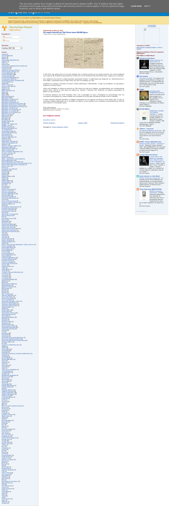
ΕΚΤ (3, 185)
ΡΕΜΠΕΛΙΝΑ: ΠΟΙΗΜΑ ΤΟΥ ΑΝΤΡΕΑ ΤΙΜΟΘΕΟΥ (156, 112)
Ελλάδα (4, 188)
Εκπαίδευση (5, 183)
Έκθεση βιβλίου (6, 182)
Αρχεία (4, 83)
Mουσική (4, 461)
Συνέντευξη (5, 356)
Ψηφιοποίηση (6, 395)
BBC (3, 404)
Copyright (5, 413)
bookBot (4, 410)
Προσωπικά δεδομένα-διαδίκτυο (11, 339)
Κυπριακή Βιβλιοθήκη (8, 259)
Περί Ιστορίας (143, 76)
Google (4, 440)
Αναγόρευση (5, 68)
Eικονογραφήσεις (7, 420)
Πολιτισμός (58, 110)
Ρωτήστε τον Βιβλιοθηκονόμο (10, 345)
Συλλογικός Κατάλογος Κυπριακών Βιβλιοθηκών (16, 353)
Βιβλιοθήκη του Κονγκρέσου (10, 112)
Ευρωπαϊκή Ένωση (7, 218)
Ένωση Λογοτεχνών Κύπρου (10, 202)
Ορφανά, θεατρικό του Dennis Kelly (156, 61)
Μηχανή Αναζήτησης (8, 286)
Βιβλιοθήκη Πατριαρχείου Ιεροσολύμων (13, 106)
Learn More (136, 6)
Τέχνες (3, 363)
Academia (5, 398)
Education (5, 422)
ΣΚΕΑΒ (4, 347)
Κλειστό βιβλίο (6, 250)
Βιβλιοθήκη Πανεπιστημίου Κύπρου (12, 105)
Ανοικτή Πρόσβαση (7, 74)
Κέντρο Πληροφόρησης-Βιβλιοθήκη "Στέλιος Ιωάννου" (18, 244)
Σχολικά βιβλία (6, 358)
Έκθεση (4, 179)
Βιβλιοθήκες (5, 98)
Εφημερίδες (5, 221)
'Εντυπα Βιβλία (6, 55)
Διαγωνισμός (5, 140)
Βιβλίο (3, 95)
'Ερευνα (4, 57)
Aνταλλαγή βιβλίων (7, 397)
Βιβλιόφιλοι (5, 118)
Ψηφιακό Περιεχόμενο (8, 394)
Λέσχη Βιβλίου (6, 269)
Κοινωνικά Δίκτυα (7, 253)
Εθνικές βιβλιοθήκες (8, 160)
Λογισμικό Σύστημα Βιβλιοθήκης (11, 272)
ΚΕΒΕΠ (4, 243)
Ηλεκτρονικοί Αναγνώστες (9, 231)
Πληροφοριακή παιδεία (8, 326)
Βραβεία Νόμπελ (7, 121)
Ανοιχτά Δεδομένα (7, 76)
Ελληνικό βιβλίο (6, 195)
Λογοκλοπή (5, 273)
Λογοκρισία (5, 275)
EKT (3, 424)
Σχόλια (7, 40)
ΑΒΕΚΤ (4, 58)
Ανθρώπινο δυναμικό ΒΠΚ (10, 70)
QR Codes (5, 478)
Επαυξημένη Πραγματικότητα (10, 206)
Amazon (4, 401)
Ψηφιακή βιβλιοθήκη (8, 392)
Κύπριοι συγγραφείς (7, 262)
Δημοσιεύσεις (6, 134)
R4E (3, 480)
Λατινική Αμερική (7, 266)
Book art (4, 407)
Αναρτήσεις (8, 37)
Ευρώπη (4, 220)
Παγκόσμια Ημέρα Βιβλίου (9, 304)
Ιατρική (4, 234)
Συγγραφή (5, 352)
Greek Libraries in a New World (149, 176)
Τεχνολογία (5, 365)
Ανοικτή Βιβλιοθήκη (7, 73)
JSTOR (4, 453)
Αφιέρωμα (5, 89)
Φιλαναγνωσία (6, 376)
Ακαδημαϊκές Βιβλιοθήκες (9, 60)
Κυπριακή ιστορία (7, 260)
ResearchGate (6, 483)
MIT (3, 465)
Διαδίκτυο (4, 144)
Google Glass (6, 442)
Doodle (4, 417)
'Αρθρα (4, 54)
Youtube (4, 503)
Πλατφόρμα (5, 323)
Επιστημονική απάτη (8, 211)
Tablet (3, 493)
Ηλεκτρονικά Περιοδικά (8, 225)
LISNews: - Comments (146, 128)
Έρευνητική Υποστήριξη (9, 214)
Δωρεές (4, 156)
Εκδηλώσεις (5, 170)
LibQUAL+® (5, 458)
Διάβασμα (5, 138)
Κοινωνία (4, 252)
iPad (3, 451)
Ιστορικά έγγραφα (7, 238)
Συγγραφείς (5, 350)
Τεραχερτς (5, 362)
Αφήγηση (4, 87)
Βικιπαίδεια (5, 119)
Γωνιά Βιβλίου (6, 129)
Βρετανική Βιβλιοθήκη (8, 128)
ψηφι (3, 388)
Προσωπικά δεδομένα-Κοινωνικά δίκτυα (13, 340)
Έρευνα (4, 212)
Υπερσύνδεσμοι (6, 371)
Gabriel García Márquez (9, 438)
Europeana (5, 430)
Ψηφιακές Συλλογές (7, 391)
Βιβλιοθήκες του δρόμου (9, 99)
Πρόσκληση (5, 336)
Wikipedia (5, 501)
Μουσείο (4, 291)
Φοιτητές (4, 378)
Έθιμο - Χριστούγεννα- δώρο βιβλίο (12, 159)
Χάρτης (4, 382)
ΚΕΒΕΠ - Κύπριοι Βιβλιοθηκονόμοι (150, 142)
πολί (3, 331)
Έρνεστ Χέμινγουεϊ (7, 215)
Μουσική (4, 292)
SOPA (3, 490)
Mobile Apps (5, 467)
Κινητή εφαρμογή (7, 249)
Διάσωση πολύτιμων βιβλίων (10, 145)
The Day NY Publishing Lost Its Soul (150, 130)
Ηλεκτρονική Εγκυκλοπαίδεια (10, 228)
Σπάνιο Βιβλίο (6, 349)
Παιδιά (4, 308)
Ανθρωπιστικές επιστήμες (9, 71)
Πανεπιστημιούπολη (8, 314)
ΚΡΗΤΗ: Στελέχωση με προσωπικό (150, 178)
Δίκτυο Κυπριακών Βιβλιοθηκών (11, 151)
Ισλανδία (4, 236)
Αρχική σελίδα (82, 123)
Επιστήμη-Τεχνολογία (8, 208)
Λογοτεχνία (5, 278)
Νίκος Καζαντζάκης (7, 297)
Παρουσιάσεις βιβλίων (8, 317)
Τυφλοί (4, 368)
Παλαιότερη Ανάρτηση (117, 123)
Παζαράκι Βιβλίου (7, 307)
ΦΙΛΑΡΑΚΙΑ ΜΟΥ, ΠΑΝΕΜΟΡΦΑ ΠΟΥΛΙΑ (157, 92)
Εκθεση (4, 177)
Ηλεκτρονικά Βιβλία (7, 224)
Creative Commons (7, 414)
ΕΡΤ (3, 217)
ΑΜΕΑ (4, 63)
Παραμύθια (5, 315)
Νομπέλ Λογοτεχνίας (8, 298)
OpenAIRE (5, 475)
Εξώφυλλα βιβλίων (7, 204)
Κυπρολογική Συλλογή (8, 263)
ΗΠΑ (3, 233)
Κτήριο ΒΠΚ (5, 256)
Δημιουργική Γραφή (7, 131)
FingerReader (6, 436)
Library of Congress (8, 459)
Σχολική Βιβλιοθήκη (7, 359)
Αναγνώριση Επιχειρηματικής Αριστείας (13, 66)
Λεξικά (3, 268)
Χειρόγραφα (5, 384)
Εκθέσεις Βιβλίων (7, 176)
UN (3, 497)
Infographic (5, 448)
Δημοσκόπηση (6, 135)
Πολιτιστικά (5, 334)
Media (3, 462)
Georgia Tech (6, 439)
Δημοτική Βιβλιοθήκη (8, 137)
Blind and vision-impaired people (12, 406)
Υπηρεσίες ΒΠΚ (6, 372)
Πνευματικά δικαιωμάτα (8, 327)
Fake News (5, 433)
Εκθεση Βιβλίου (6, 180)
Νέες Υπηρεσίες (6, 294)
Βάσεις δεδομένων (7, 90)
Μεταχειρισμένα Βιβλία (8, 284)
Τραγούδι (4, 366)
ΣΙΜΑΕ (4, 346)
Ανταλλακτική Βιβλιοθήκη (9, 77)
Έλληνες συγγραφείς (8, 192)
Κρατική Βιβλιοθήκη (8, 254)
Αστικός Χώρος (6, 84)
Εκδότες (4, 173)
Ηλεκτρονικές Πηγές (7, 227)
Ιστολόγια (4, 237)
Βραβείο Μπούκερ (7, 127)
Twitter (4, 496)
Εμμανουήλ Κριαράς (8, 196)
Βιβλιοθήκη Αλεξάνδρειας (9, 102)
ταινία (3, 361)
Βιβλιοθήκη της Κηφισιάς (9, 111)
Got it (147, 6)
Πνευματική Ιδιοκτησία (8, 329)
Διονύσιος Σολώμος (7, 153)
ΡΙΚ (3, 343)
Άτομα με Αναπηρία (7, 86)
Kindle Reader (6, 456)
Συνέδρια (4, 355)
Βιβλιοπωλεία (6, 115)
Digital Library (6, 416)
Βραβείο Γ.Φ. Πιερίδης (8, 124)
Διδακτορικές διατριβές (8, 148)
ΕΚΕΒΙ (4, 175)
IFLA (3, 446)
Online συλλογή (6, 472)
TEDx (3, 494)
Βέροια (4, 92)
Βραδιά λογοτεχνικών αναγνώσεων (156, 191)
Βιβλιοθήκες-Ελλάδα (8, 100)
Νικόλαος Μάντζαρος (8, 295)
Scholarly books (6, 485)
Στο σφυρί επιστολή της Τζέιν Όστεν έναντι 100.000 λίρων (65, 32)
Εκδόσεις (4, 172)
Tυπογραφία (5, 491)
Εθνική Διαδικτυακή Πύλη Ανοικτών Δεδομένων (15, 163)
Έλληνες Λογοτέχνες (8, 189)
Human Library (6, 443)
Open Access (6, 474)
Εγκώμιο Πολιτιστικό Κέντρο (148, 154)
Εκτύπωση (5, 186)
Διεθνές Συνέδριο (7, 150)
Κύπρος (4, 265)
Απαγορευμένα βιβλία (8, 79)
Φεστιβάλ (4, 374)
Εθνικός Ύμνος (6, 166)
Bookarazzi (5, 408)
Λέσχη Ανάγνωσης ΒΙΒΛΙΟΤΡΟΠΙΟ (150, 189)
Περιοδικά (5, 320)
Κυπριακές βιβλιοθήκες (8, 257)
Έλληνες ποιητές (7, 191)
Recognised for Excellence (10, 481)
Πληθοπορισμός (6, 324)
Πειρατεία (4, 318)
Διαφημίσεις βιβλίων (7, 147)
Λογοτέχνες (51, 110)
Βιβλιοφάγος (5, 116)
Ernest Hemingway (7, 429)
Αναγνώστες (5, 67)
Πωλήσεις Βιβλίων (7, 342)
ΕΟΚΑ (4, 205)
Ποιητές (4, 330)
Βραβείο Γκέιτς (6, 125)
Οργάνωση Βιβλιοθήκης (9, 302)
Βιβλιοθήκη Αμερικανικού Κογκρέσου (13, 103)
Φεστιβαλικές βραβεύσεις (9, 375)
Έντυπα (4, 199)
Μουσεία (4, 289)
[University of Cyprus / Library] (152, 44)
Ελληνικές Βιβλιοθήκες (8, 193)
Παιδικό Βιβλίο (6, 310)
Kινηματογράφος (7, 455)
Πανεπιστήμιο (6, 311)
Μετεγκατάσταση (6, 285)
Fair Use (4, 432)
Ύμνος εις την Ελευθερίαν (9, 369)
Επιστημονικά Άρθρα (8, 209)
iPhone (4, 452)
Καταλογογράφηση (7, 241)
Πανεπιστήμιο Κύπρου (8, 313)
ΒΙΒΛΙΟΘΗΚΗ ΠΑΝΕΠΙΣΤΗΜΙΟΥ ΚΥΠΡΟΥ (150, 47)
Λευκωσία (4, 270)
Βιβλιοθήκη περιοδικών (9, 108)
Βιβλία (3, 93)
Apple (3, 403)
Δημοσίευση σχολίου (49, 120)
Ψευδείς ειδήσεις (6, 387)
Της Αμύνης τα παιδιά (146, 78)
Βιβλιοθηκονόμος (7, 114)
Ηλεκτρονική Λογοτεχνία (9, 230)
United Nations (6, 499)
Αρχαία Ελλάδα (6, 82)
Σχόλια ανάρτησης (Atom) (60, 127)
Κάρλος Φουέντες (7, 240)
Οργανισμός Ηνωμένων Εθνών (11, 301)
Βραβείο (4, 122)
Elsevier (4, 426)
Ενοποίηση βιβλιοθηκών (9, 198)
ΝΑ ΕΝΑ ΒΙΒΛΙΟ (144, 109)
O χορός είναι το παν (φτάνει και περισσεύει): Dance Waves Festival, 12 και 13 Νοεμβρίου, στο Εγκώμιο (157, 160)
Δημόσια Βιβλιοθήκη (8, 132)
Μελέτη (4, 282)
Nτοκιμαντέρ (5, 468)
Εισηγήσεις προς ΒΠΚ (8, 169)
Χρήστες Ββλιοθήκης (8, 385)
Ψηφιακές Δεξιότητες (8, 390)
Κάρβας (141, 89)
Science (4, 487)
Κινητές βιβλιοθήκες (7, 247)
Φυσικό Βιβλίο (6, 379)
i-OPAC (4, 445)
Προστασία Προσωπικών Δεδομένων (13, 337)
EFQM (4, 423)
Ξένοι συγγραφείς (7, 299)
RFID (3, 484)
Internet (4, 449)
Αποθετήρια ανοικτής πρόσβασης (12, 80)
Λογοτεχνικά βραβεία (8, 279)
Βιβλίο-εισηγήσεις (7, 96)
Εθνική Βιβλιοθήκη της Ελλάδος (11, 161)
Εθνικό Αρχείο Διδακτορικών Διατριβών (13, 164)
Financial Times (6, 435)
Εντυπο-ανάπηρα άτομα (9, 201)
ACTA (3, 400)
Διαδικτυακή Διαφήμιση (8, 143)
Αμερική (4, 64)
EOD (3, 427)
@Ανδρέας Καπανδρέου (147, 58)
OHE (3, 471)
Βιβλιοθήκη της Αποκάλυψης (10, 109)
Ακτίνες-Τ (4, 61)
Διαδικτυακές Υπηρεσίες (9, 141)
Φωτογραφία (5, 381)
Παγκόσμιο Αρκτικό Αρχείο (9, 305)
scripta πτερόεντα (7, 488)
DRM (3, 419)
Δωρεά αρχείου (6, 154)
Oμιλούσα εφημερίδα (8, 469)
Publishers (5, 477)
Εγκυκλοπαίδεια (6, 157)
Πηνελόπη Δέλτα (6, 321)
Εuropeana (5, 222)
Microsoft (4, 464)
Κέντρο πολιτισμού (7, 246)
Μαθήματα (5, 281)
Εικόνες (4, 167)
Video (3, 500)
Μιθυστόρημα (6, 288)
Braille (3, 411)
